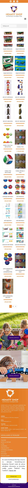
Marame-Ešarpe (5, 455)
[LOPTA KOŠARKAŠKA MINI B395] (7, 286)
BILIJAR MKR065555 (20, 49)
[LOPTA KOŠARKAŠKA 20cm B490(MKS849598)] (7, 259)
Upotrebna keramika (7, 450)
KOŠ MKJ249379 (7, 220)
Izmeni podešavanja (13, 479)
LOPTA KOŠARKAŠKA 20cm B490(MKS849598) (8, 270)
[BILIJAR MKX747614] (7, 63)
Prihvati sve (14, 476)
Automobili (4, 446)
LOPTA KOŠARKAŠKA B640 (20, 271)
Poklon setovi (5, 448)
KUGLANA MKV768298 (8, 244)
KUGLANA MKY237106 (20, 244)
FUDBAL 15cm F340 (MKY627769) (7, 146)
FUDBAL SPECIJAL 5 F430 (20, 171)
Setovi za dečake (6, 442)
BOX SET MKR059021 (20, 97)
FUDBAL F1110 (20, 147)
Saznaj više (12, 470)
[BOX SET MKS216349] (20, 111)
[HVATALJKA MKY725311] (7, 186)
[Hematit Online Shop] (14, 9)
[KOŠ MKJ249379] (7, 210)
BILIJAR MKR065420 (7, 49)
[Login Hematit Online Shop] (11, 1)
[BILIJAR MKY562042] (20, 63)
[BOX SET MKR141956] (7, 111)
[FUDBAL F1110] (20, 137)
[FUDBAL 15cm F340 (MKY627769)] (7, 135)
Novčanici (4, 453)
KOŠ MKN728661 (20, 220)
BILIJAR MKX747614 (8, 73)
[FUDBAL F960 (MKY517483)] (7, 161)
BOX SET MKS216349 (20, 121)
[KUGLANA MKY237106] (20, 234)
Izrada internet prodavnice (14, 486)
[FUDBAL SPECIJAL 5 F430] (20, 161)
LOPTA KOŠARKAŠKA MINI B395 (8, 296)
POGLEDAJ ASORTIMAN (14, 337)
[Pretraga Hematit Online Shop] (14, 1)
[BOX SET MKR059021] (20, 87)
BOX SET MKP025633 (8, 97)
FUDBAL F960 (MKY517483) (8, 171)
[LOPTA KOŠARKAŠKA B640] (20, 260)
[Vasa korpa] (17, 1)
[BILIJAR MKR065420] (7, 39)
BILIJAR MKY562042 (20, 73)
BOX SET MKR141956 (8, 121)
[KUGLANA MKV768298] (7, 234)
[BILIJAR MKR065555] (20, 39)
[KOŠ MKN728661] (20, 210)
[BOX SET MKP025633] (7, 87)
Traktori (3, 440)
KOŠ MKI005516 (20, 196)
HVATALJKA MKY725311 (8, 196)
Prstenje (3, 451)
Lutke (2, 444)
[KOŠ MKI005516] (20, 186)
